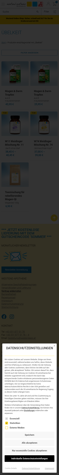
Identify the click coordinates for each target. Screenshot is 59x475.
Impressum (49, 468)
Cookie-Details (11, 468)
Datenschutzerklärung (30, 408)
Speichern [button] (29, 435)
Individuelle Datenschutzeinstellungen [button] (29, 458)
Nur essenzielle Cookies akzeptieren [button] (29, 450)
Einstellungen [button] (29, 410)
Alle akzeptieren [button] (29, 443)
